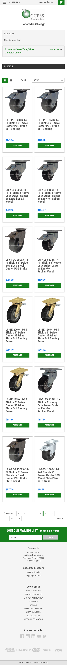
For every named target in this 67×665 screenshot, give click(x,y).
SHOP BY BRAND (33, 612)
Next (59, 518)
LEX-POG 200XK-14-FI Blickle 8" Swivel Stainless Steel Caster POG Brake (17, 264)
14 (19, 518)
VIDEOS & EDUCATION (33, 619)
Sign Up (50, 2)
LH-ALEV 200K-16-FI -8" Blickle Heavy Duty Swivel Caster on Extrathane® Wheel (17, 195)
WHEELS (33, 605)
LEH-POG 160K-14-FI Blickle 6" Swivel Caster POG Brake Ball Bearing (49, 124)
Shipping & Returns (34, 576)
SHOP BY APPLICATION (33, 598)
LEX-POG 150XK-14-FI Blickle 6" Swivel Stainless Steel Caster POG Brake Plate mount (17, 475)
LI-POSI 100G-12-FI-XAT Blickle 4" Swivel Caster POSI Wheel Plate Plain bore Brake (49, 475)
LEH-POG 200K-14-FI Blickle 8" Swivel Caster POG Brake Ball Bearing (17, 124)
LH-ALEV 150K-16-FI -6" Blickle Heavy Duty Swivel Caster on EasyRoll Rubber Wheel (49, 195)
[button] (33, 51)
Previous (10, 513)
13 (12, 518)
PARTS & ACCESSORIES (33, 609)
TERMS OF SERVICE (33, 594)
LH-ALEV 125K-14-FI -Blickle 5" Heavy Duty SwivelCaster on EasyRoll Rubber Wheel (49, 265)
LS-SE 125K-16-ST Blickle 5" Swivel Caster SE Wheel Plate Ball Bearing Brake (16, 405)
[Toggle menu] (4, 4)
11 (58, 513)
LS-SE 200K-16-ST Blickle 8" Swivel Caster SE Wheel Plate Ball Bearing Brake (16, 335)
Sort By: (24, 80)
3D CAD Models (33, 616)
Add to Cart (17, 145)
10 (52, 513)
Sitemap (44, 662)
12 (6, 518)
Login (41, 2)
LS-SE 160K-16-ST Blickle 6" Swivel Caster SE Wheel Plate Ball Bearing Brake (48, 335)
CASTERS (33, 601)
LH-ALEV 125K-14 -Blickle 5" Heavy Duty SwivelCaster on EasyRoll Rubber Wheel (49, 405)
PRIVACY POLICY (33, 591)
